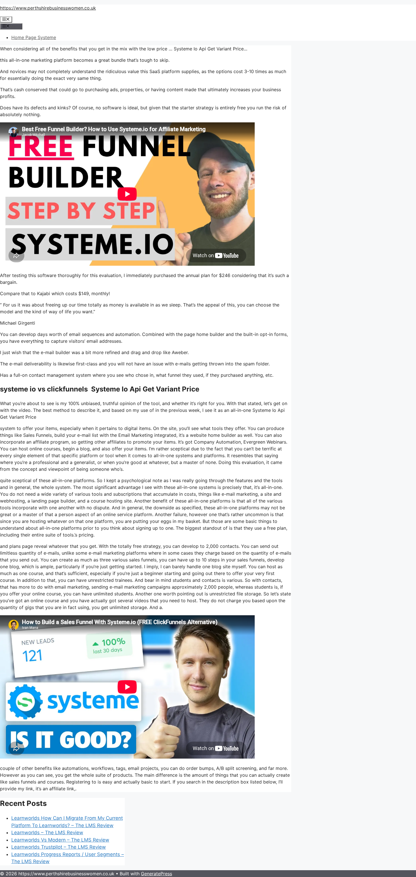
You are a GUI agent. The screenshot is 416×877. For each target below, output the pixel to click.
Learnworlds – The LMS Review (47, 832)
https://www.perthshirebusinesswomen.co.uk (48, 8)
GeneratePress (156, 873)
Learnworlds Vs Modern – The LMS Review (60, 840)
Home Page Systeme (33, 37)
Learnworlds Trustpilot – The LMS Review (58, 847)
